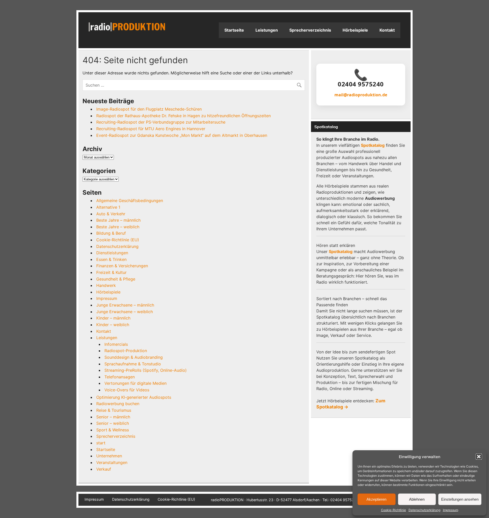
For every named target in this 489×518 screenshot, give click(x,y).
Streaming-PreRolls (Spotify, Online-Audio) (145, 370)
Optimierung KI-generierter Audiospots (133, 397)
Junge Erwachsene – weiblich (124, 311)
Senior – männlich (113, 416)
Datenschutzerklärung (424, 510)
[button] (478, 456)
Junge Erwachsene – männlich (125, 305)
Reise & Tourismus (113, 410)
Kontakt (387, 30)
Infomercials (116, 344)
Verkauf (103, 469)
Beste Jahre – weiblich (117, 226)
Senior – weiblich (112, 423)
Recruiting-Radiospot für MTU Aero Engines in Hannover (150, 128)
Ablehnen (417, 499)
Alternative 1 (108, 207)
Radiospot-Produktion (125, 350)
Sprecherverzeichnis (310, 30)
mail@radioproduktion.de (360, 95)
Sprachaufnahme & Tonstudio (132, 363)
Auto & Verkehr (110, 213)
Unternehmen (109, 455)
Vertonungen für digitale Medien (135, 383)
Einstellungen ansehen (460, 499)
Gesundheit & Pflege (115, 279)
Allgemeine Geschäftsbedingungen (129, 200)
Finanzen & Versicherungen (122, 265)
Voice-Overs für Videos (126, 389)
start (100, 442)
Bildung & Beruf (111, 233)
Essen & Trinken (111, 259)
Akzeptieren (376, 499)
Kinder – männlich (113, 318)
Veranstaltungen (111, 462)
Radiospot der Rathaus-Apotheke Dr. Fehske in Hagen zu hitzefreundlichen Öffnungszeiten (183, 115)
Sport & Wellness (112, 429)
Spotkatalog (373, 145)
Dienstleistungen (112, 252)
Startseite (234, 30)
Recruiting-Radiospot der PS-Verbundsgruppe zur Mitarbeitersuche (160, 122)
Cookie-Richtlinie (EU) (117, 239)
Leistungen (266, 30)
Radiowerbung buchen (117, 403)
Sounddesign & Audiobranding (133, 357)
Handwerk (106, 285)
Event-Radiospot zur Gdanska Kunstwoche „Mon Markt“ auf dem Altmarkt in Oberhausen (181, 135)
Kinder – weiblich (112, 324)
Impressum (450, 510)
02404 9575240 (361, 84)
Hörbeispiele (355, 30)
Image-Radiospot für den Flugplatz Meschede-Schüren (149, 109)
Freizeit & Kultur (111, 272)
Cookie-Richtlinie (393, 510)
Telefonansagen (119, 376)
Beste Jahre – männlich (118, 220)
